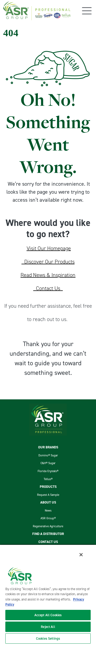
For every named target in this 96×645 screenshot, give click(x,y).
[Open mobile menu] (87, 11)
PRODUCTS (48, 487)
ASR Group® (48, 518)
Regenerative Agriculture (48, 526)
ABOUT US (48, 502)
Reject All (48, 626)
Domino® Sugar (48, 455)
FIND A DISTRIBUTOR (48, 534)
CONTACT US (48, 542)
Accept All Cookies (48, 615)
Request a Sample (48, 495)
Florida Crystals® (48, 471)
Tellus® (48, 479)
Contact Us (48, 288)
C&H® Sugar (48, 463)
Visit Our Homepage (49, 248)
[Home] (37, 11)
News (48, 510)
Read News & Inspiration (48, 275)
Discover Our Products (48, 261)
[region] (48, 594)
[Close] (81, 555)
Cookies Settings (48, 638)
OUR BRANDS (48, 447)
